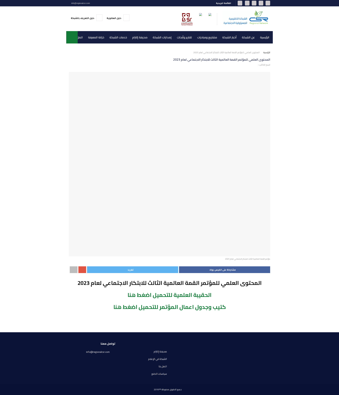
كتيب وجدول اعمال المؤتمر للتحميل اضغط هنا (169, 307)
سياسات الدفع (159, 374)
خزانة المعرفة (96, 37)
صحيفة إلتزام (139, 37)
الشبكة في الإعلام (157, 359)
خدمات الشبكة (118, 37)
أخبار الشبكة (229, 37)
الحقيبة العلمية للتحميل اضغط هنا (169, 295)
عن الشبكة (248, 37)
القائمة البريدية (224, 3)
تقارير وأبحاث (184, 37)
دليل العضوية (114, 18)
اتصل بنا (78, 37)
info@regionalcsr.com (80, 3)
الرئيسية (264, 37)
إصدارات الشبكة (162, 37)
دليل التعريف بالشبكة (83, 18)
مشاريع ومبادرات (207, 37)
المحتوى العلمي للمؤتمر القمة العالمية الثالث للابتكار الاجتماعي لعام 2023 (226, 52)
